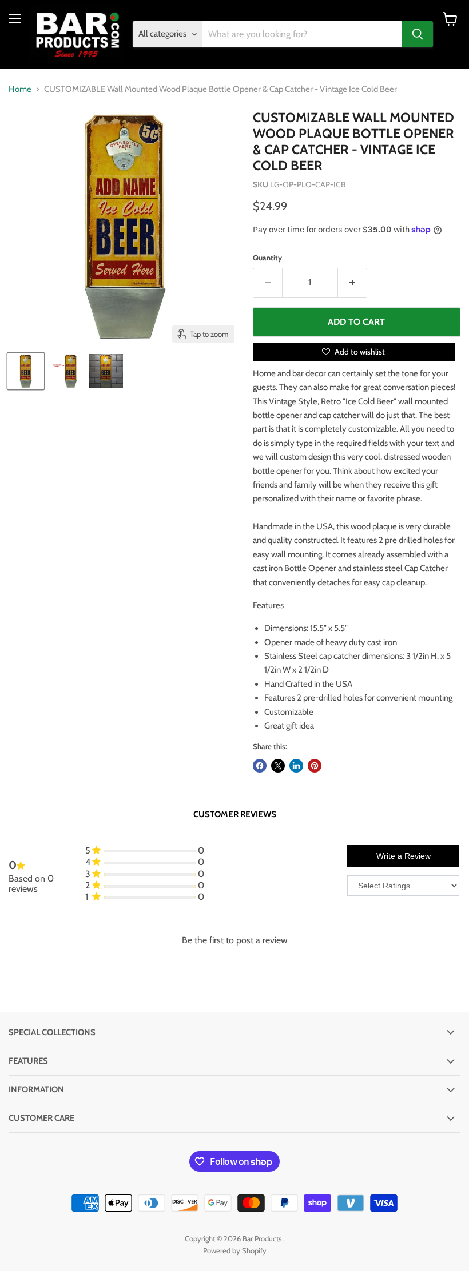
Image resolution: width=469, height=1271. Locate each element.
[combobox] (302, 34)
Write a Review (403, 855)
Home (20, 89)
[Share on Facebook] (260, 766)
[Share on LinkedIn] (296, 766)
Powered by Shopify (235, 1250)
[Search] (417, 34)
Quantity (267, 258)
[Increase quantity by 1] (352, 282)
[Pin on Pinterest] (314, 766)
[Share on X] (278, 766)
